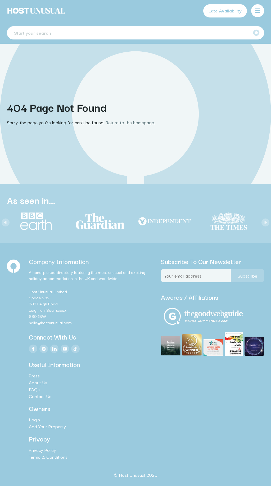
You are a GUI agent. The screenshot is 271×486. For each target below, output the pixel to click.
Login (34, 419)
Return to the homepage (130, 122)
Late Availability (225, 10)
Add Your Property (47, 426)
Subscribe (247, 275)
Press (34, 375)
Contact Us (40, 396)
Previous (4, 221)
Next (264, 221)
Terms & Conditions (48, 456)
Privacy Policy (42, 450)
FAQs (34, 389)
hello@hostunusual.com (50, 322)
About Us (38, 382)
